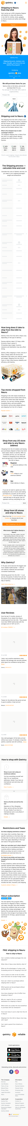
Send (14, 99)
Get (11, 465)
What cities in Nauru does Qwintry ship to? (13, 964)
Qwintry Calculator (6, 1103)
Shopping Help (7, 495)
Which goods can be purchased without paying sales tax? (13, 988)
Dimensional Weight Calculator (6, 1108)
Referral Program (19, 1103)
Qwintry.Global (5, 1111)
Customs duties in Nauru (8, 885)
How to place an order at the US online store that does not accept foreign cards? (13, 975)
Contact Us (18, 1101)
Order (12, 473)
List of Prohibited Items (19, 1095)
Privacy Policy (4, 1090)
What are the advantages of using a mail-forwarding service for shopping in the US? (14, 969)
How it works (8, 787)
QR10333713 (8, 667)
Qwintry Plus (4, 1101)
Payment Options (19, 1086)
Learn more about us (7, 584)
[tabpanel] (14, 67)
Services (3, 1081)
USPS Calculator (5, 1105)
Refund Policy (4, 1088)
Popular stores (5, 410)
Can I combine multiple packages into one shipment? (13, 959)
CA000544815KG (10, 705)
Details (6, 817)
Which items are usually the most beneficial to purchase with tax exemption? (14, 1006)
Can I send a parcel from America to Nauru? (12, 1025)
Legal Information (5, 1092)
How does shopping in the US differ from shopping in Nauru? (13, 994)
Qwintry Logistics (19, 1105)
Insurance (17, 1092)
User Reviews (4, 1084)
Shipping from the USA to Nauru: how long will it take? (13, 1019)
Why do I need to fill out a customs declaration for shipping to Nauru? (11, 1000)
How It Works (18, 1084)
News (2, 1094)
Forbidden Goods (6, 855)
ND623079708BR (9, 745)
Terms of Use (4, 1086)
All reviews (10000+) (7, 627)
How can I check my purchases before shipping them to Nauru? (12, 981)
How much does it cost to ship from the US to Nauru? (14, 1012)
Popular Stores (19, 1088)
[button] (26, 3)
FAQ (16, 1081)
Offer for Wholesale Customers (20, 1108)
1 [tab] (14, 78)
